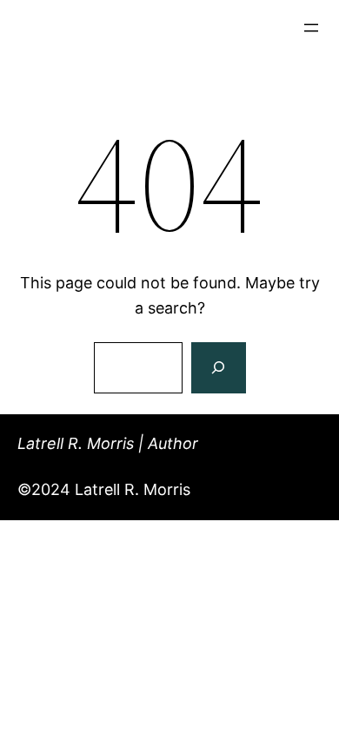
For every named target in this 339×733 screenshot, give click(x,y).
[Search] (218, 368)
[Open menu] (311, 27)
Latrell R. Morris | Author (107, 443)
